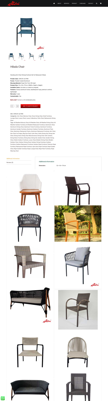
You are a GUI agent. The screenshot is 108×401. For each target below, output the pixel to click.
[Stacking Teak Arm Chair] (77, 228)
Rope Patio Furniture (45, 148)
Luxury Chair (22, 118)
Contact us (20, 100)
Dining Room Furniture (16, 138)
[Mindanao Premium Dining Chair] (77, 265)
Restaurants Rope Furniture (24, 146)
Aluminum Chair (50, 125)
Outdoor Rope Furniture (40, 144)
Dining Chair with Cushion (44, 135)
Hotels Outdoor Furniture (21, 140)
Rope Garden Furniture (20, 148)
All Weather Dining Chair (47, 122)
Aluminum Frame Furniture (32, 127)
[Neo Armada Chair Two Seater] (30, 301)
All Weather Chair (34, 122)
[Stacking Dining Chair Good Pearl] (77, 192)
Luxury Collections (31, 118)
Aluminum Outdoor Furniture (35, 129)
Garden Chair (41, 138)
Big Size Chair (27, 133)
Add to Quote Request (30, 106)
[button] (96, 3)
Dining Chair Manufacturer (29, 135)
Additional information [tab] (13, 158)
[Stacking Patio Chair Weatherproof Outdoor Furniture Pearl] (77, 310)
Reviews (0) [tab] (10, 162)
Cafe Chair (34, 133)
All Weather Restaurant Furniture (35, 125)
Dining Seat (27, 138)
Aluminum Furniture (46, 127)
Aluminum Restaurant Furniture (40, 131)
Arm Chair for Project (16, 133)
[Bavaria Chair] (30, 228)
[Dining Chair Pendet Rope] (77, 354)
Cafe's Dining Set (43, 133)
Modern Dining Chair (42, 140)
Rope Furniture (43, 146)
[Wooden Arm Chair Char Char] (30, 192)
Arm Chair (20, 116)
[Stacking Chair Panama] (30, 265)
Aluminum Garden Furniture (18, 129)
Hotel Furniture (47, 116)
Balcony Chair (27, 116)
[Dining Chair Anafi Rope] (30, 354)
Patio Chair (41, 118)
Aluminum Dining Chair (17, 127)
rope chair (35, 146)
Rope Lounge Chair (32, 148)
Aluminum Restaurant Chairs (22, 131)
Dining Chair (38, 116)
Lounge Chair (14, 118)
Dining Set (34, 138)
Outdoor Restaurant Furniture (24, 144)
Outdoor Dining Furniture (38, 142)
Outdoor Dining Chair (25, 142)
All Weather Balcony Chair (21, 122)
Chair (33, 116)
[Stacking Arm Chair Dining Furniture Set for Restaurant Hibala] (26, 31)
